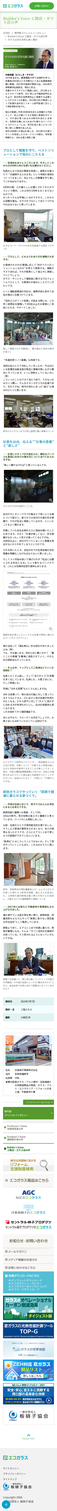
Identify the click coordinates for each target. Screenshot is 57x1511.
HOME (6, 33)
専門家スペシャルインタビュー (30, 33)
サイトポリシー (11, 1468)
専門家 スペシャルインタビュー (15, 1113)
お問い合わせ (41, 6)
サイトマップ (10, 1479)
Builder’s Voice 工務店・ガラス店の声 (27, 36)
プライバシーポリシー (14, 1473)
